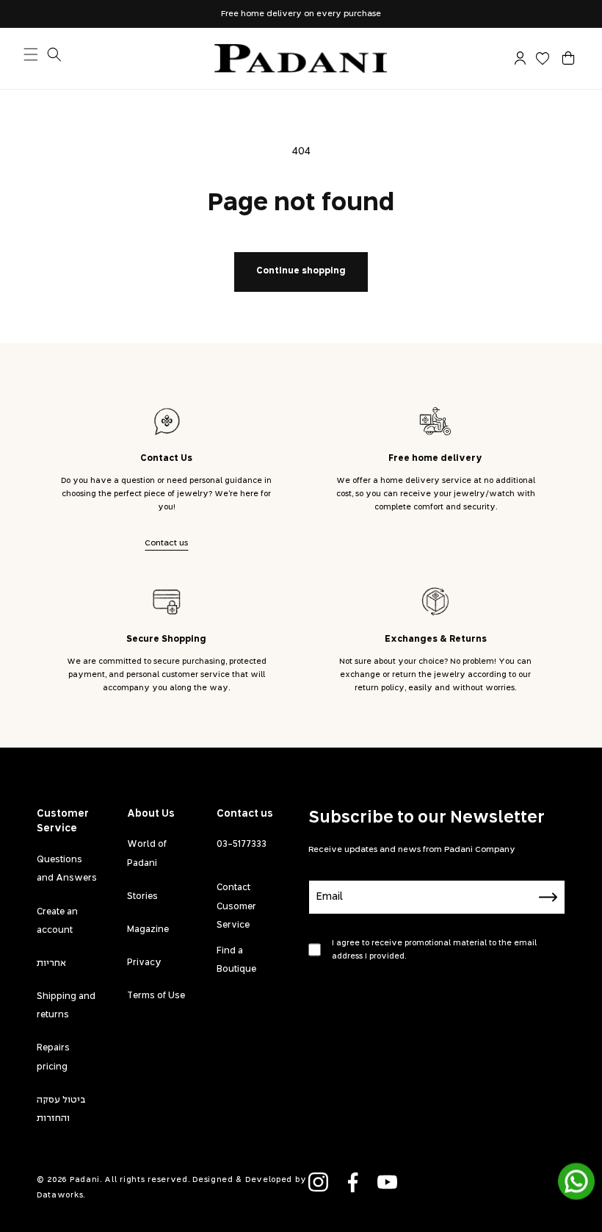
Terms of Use (156, 996)
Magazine (148, 929)
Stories (142, 896)
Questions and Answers (67, 869)
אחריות (51, 963)
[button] (568, 58)
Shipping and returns (66, 1006)
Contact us (166, 543)
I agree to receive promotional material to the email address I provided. (434, 949)
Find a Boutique (236, 960)
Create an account (57, 921)
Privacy (144, 963)
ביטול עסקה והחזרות (61, 1109)
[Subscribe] (548, 897)
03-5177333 (241, 844)
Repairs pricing (53, 1057)
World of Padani (147, 853)
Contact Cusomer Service (236, 906)
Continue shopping (301, 271)
